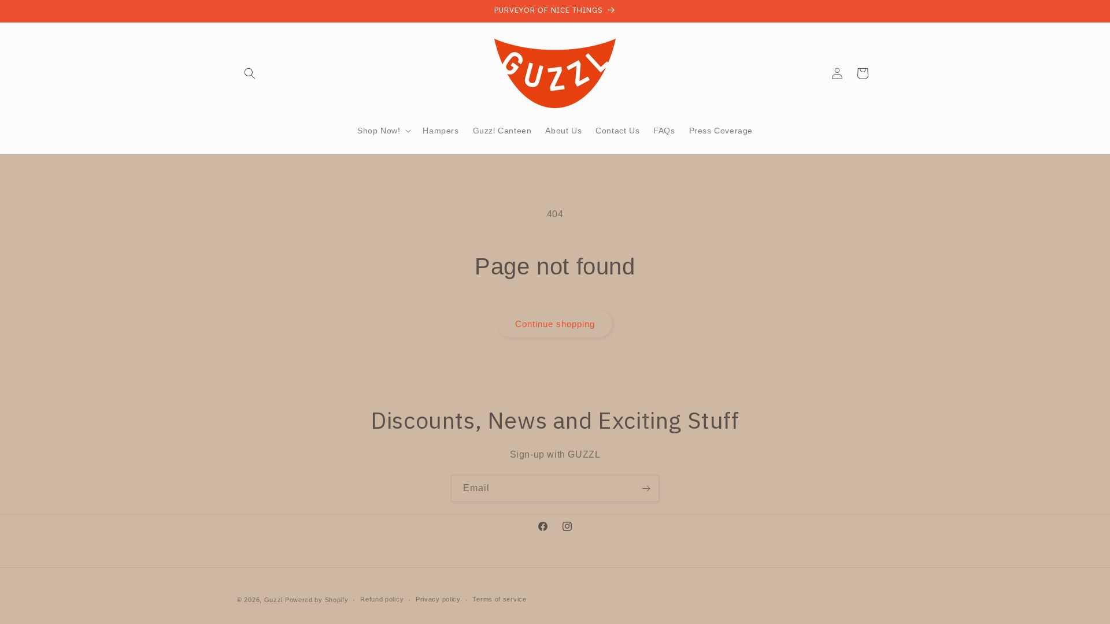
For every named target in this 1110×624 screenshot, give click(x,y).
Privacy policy (438, 599)
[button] (249, 73)
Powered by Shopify (317, 599)
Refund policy (382, 599)
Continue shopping (555, 324)
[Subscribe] (645, 488)
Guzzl (273, 599)
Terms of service (499, 599)
